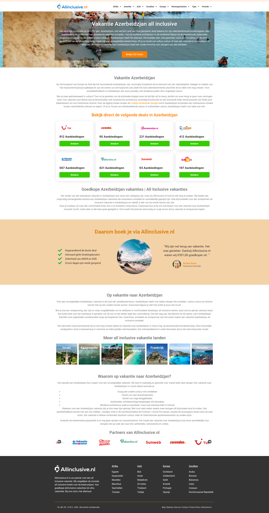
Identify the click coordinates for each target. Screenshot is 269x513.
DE (65, 507)
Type (194, 6)
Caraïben (150, 6)
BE (62, 507)
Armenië (143, 103)
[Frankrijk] (157, 363)
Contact (185, 507)
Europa (163, 6)
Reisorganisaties (179, 6)
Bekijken (75, 143)
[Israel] (66, 363)
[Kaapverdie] (89, 363)
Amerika (127, 6)
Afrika (115, 6)
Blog (163, 507)
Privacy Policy (194, 507)
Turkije (134, 103)
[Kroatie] (202, 363)
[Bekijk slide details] (66, 443)
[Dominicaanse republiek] (134, 363)
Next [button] (209, 442)
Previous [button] (59, 442)
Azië (139, 6)
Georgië (154, 103)
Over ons (177, 507)
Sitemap (170, 507)
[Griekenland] (179, 363)
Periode (205, 6)
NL (58, 507)
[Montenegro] (111, 363)
